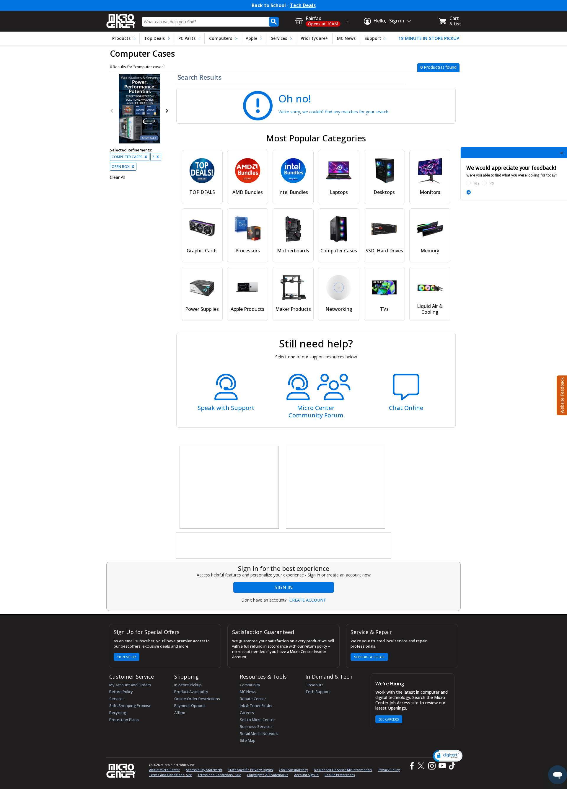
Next (166, 110)
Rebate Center (253, 698)
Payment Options (190, 705)
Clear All (117, 177)
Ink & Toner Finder (256, 705)
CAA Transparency (293, 769)
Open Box (123, 166)
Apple (251, 38)
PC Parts (186, 38)
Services (279, 38)
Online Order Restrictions (197, 698)
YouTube (442, 765)
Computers (220, 38)
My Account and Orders (130, 684)
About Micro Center (164, 769)
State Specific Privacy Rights (250, 769)
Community (250, 684)
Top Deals (154, 38)
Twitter (422, 765)
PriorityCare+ (314, 38)
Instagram (431, 765)
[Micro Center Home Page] (121, 19)
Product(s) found (438, 67)
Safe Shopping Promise (130, 705)
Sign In (284, 587)
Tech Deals (303, 5)
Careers (247, 712)
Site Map (247, 740)
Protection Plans (124, 719)
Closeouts (314, 684)
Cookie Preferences (340, 774)
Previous (112, 110)
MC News (346, 38)
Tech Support (317, 691)
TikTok (451, 765)
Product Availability (191, 691)
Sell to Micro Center (257, 719)
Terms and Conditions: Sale (219, 774)
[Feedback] (561, 394)
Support (372, 38)
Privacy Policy (389, 769)
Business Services (256, 726)
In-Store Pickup (188, 684)
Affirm (179, 712)
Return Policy (121, 691)
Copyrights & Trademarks (267, 774)
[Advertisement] (229, 487)
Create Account (307, 600)
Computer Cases (129, 156)
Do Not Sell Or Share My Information (343, 769)
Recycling (117, 712)
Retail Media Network (259, 733)
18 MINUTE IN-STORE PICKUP (428, 38)
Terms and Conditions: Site (170, 774)
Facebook (411, 765)
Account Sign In (306, 774)
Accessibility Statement (204, 769)
